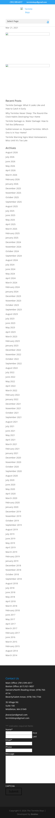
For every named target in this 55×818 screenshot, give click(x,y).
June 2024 (10, 269)
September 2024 (14, 255)
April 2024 (11, 278)
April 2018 (11, 601)
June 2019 (10, 538)
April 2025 (11, 224)
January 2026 (12, 183)
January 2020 (12, 507)
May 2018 (10, 596)
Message (10, 753)
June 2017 (10, 614)
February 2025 (13, 233)
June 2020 (10, 484)
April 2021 (11, 439)
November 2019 (13, 516)
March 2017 (11, 628)
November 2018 (13, 569)
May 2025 (10, 219)
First (35, 733)
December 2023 (13, 296)
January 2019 (12, 561)
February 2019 (13, 556)
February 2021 (13, 448)
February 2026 (13, 179)
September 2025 (14, 201)
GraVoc (34, 814)
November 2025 (13, 192)
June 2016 (10, 637)
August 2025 (12, 206)
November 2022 (13, 354)
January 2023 (12, 345)
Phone (9, 747)
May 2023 (10, 327)
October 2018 (12, 574)
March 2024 (11, 282)
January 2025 (12, 237)
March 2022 (11, 390)
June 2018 (10, 592)
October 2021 (12, 412)
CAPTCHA (10, 786)
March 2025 (11, 228)
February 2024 (13, 287)
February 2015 (13, 646)
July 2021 (10, 426)
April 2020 (11, 493)
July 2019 (10, 534)
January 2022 (12, 399)
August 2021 (12, 421)
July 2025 (10, 210)
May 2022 (10, 381)
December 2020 (13, 457)
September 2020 (14, 471)
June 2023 (10, 323)
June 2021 (10, 430)
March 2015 (11, 641)
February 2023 (13, 341)
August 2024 (12, 260)
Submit (13, 791)
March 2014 (11, 655)
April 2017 (11, 623)
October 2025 (12, 197)
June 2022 (10, 376)
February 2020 (13, 502)
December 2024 (13, 242)
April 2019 (11, 547)
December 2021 (13, 403)
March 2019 (11, 552)
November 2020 (13, 462)
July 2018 (10, 588)
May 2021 (10, 435)
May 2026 (10, 166)
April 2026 (11, 170)
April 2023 (11, 332)
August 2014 (12, 650)
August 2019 (12, 529)
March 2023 (11, 336)
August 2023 (12, 314)
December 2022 (13, 350)
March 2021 (11, 444)
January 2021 (12, 453)
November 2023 (13, 300)
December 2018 (13, 565)
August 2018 (12, 583)
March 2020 (11, 498)
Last (35, 736)
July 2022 (10, 372)
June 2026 (10, 161)
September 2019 (14, 525)
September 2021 (14, 417)
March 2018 (11, 605)
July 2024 (10, 264)
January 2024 (12, 291)
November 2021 (13, 408)
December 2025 (13, 188)
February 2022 (13, 394)
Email (9, 740)
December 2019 (13, 511)
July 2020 (10, 480)
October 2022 (12, 359)
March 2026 (11, 174)
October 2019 (12, 520)
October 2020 (12, 466)
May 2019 (10, 543)
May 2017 (10, 619)
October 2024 (12, 251)
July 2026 (10, 157)
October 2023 (12, 305)
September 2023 (14, 309)
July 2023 (10, 318)
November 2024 (13, 246)
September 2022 (14, 363)
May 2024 (10, 273)
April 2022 (11, 386)
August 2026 (12, 152)
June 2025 (10, 215)
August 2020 (12, 475)
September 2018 (14, 578)
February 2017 (13, 632)
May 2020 (10, 489)
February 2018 (13, 610)
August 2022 (12, 368)
